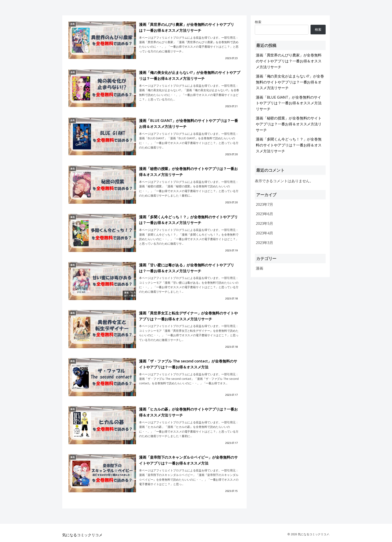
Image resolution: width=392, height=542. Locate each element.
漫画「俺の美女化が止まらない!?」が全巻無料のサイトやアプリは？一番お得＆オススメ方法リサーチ (189, 75)
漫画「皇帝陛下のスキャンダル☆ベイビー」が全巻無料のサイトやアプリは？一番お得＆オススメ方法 (188, 460)
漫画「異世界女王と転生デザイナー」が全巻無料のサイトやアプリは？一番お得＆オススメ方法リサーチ (188, 315)
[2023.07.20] (102, 140)
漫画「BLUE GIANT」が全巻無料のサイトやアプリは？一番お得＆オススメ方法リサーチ (188, 123)
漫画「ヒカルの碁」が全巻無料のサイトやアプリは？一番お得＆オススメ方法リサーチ (188, 412)
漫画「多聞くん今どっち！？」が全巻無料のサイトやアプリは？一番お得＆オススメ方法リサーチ (188, 219)
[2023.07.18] (102, 284)
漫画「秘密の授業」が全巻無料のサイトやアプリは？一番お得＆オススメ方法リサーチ (188, 171)
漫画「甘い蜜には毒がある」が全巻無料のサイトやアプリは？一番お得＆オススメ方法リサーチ (186, 267)
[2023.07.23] (102, 43)
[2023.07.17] (102, 380)
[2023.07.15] (102, 476)
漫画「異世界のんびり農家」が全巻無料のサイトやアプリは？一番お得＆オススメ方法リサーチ (186, 27)
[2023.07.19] (102, 236)
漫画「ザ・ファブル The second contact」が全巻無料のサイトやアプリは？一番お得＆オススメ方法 (188, 364)
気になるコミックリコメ (82, 534)
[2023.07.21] (102, 92)
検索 (318, 29)
